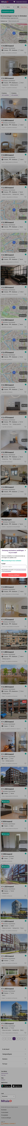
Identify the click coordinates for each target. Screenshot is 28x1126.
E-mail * (4, 563)
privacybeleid (8, 571)
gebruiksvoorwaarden (21, 569)
